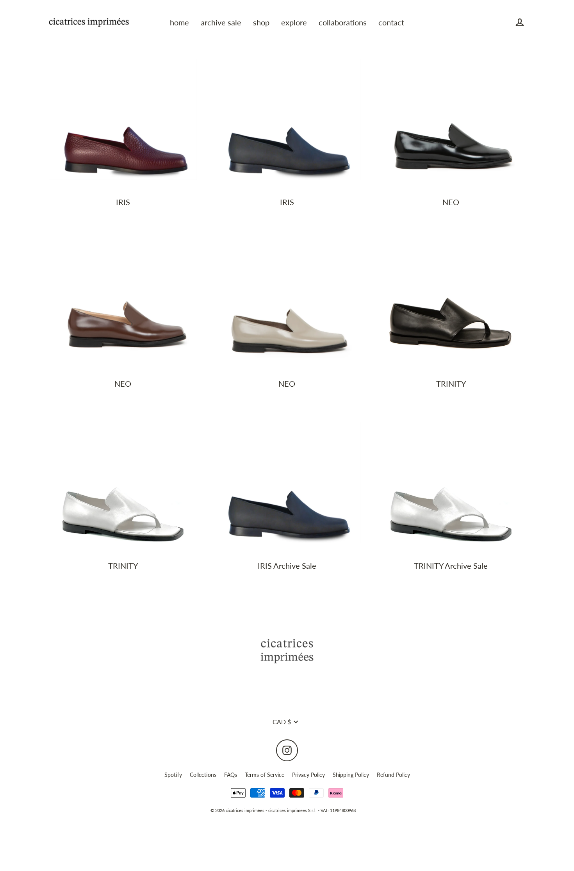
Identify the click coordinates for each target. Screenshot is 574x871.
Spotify (173, 774)
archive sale (221, 22)
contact (391, 22)
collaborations (343, 22)
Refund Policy (393, 774)
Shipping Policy (351, 774)
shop (261, 22)
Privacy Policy (308, 774)
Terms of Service (264, 774)
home (179, 22)
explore (294, 22)
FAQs (230, 774)
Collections (203, 774)
